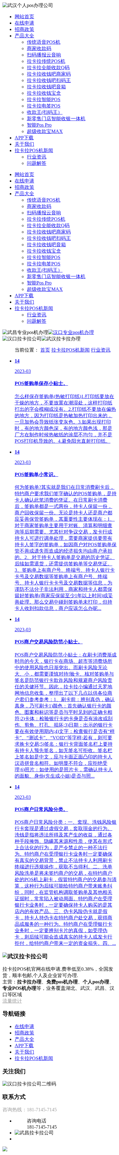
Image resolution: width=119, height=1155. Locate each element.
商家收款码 (39, 48)
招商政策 (24, 29)
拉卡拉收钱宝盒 (44, 93)
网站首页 (24, 16)
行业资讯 (36, 156)
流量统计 (12, 1000)
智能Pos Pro (39, 125)
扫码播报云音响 (44, 54)
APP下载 (24, 137)
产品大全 (24, 35)
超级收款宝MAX (45, 131)
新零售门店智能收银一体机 (56, 118)
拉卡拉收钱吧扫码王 (49, 80)
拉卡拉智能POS (43, 99)
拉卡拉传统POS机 (46, 61)
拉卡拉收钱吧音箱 (46, 86)
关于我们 (24, 144)
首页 (45, 350)
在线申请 (24, 23)
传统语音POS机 (43, 42)
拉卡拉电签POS (43, 105)
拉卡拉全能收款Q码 (48, 67)
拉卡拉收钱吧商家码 (49, 74)
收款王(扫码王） (45, 112)
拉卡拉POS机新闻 (34, 150)
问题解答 (36, 163)
